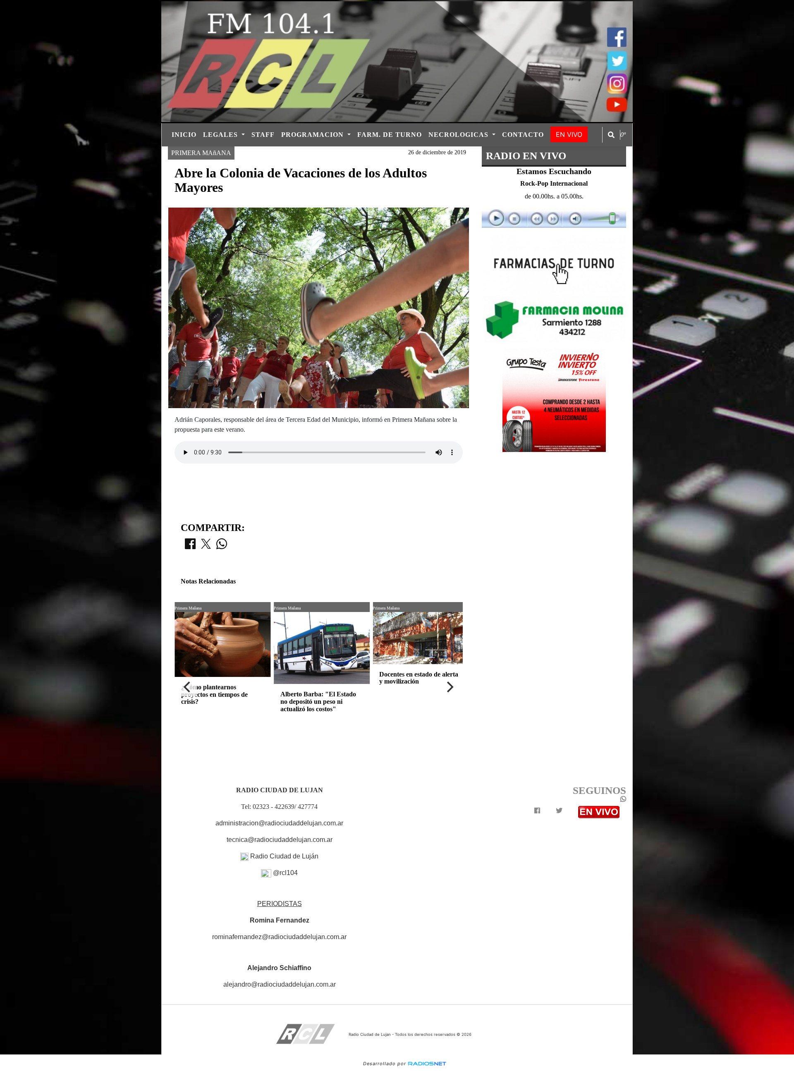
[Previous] (188, 687)
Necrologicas (459, 134)
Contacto (523, 134)
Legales (221, 134)
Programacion (313, 134)
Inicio (184, 134)
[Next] (449, 687)
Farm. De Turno (389, 134)
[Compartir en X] (206, 546)
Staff (263, 134)
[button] (611, 135)
